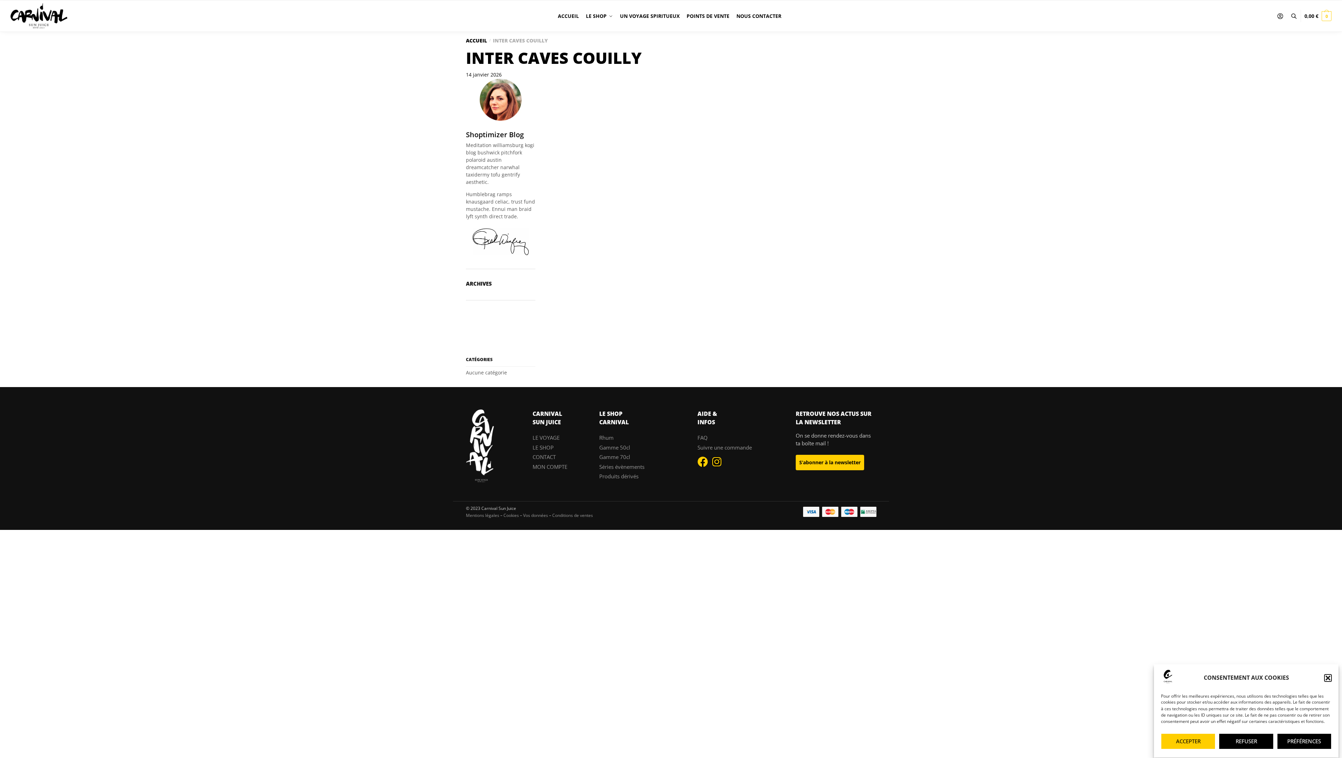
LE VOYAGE (546, 437)
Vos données (535, 515)
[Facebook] (702, 462)
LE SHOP (543, 447)
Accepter (1188, 741)
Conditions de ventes (572, 515)
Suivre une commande (724, 447)
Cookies (511, 515)
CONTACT (544, 456)
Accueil (476, 40)
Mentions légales (482, 515)
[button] (1327, 677)
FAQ (702, 437)
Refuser (1246, 741)
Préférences (1304, 741)
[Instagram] (717, 462)
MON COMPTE (550, 466)
